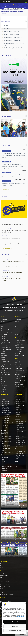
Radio (24, 302)
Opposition (4, 378)
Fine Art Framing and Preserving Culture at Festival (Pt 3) (14, 231)
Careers (2, 577)
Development (5, 331)
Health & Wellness (6, 349)
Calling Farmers (19, 363)
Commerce (4, 325)
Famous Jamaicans (7, 428)
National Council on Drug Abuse (13, 37)
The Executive (19, 425)
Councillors (18, 416)
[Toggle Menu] (6, 6)
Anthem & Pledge (6, 412)
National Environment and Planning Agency (14, 44)
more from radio (7, 248)
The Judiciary (19, 429)
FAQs (3, 461)
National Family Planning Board (13, 48)
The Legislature (20, 427)
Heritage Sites (5, 420)
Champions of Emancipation (5, 407)
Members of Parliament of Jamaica (19, 411)
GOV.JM (6, 25)
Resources (4, 455)
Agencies (18, 466)
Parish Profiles (5, 426)
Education (3, 336)
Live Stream (18, 351)
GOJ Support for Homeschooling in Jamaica (11, 279)
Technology (4, 13)
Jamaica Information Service (14, 8)
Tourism (3, 387)
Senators (18, 414)
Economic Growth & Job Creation (6, 333)
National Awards (6, 418)
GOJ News (18, 372)
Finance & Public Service (5, 343)
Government (7, 307)
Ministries (18, 464)
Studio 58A (18, 353)
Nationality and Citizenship (6, 449)
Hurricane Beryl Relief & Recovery (14, 310)
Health (17, 329)
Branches (18, 419)
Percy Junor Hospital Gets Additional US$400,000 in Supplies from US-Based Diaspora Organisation (12, 166)
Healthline (17, 374)
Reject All (15, 626)
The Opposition (20, 431)
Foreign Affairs (5, 346)
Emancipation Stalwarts (5, 404)
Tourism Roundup (20, 380)
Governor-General (20, 401)
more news (6, 189)
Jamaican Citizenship (7, 452)
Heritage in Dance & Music (7, 423)
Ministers (18, 407)
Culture (3, 327)
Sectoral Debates (20, 444)
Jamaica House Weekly (19, 344)
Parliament (4, 380)
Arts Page (17, 361)
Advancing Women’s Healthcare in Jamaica (13, 267)
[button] (26, 604)
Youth (2, 391)
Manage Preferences (15, 630)
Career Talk (18, 365)
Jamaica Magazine (20, 340)
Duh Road (17, 366)
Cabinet (3, 323)
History (3, 399)
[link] (1, 1)
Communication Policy (20, 456)
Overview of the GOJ (21, 421)
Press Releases (5, 382)
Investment (4, 357)
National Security (5, 372)
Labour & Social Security (5, 362)
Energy (3, 338)
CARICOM (4, 468)
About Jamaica (5, 397)
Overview (18, 399)
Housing (3, 351)
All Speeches (19, 446)
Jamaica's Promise (20, 376)
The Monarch (19, 423)
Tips (3, 459)
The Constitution (20, 451)
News (9, 302)
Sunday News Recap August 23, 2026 (12, 224)
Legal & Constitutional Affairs (7, 365)
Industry (3, 353)
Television (2, 564)
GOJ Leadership (19, 397)
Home (2, 11)
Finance (17, 327)
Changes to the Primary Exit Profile (12, 272)
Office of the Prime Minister (12, 34)
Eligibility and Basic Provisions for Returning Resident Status (7, 441)
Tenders (2, 592)
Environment (4, 340)
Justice (3, 359)
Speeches (18, 434)
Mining (3, 370)
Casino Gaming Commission (12, 31)
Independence (6, 410)
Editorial (2, 591)
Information (19, 304)
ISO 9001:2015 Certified (6, 594)
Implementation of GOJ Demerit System (13, 261)
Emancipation (5, 401)
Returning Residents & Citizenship (4, 432)
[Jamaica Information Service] (14, 5)
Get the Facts (10, 304)
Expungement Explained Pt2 (10, 244)
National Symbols (6, 416)
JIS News (17, 342)
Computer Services (5, 585)
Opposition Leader (21, 405)
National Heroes (6, 414)
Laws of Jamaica (20, 453)
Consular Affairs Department (6, 445)
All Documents (20, 459)
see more (5, 139)
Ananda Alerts (5, 470)
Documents (18, 449)
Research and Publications (7, 587)
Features (15, 302)
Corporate (15, 307)
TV (20, 302)
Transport (3, 389)
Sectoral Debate (19, 355)
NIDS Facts (7, 28)
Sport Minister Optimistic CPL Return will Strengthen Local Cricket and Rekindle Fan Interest (13, 155)
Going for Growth (19, 370)
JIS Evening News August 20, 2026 (12, 238)
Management (4, 575)
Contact (22, 307)
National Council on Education (12, 40)
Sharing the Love (19, 382)
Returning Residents (7, 436)
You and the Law (19, 386)
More (2, 464)
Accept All (15, 622)
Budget (3, 321)
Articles (2, 568)
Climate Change (5, 329)
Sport (2, 384)
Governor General (5, 347)
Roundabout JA (19, 384)
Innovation (18, 331)
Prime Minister (20, 403)
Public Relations (4, 581)
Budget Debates (20, 442)
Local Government (6, 368)
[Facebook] (1, 618)
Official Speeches (19, 347)
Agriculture (4, 319)
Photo (1, 589)
